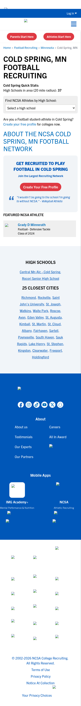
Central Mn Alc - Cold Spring (40, 272)
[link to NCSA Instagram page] (29, 405)
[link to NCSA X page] (52, 405)
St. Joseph (53, 304)
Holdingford (40, 357)
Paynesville (26, 337)
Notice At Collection (40, 683)
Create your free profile (20, 124)
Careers (54, 427)
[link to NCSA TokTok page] (36, 405)
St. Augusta (53, 317)
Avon (22, 317)
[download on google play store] (17, 523)
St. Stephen (55, 344)
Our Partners (24, 457)
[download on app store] (17, 514)
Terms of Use (40, 670)
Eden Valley (35, 317)
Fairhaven (40, 330)
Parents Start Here (21, 36)
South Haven (45, 337)
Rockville (44, 297)
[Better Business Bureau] (18, 641)
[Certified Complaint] (62, 641)
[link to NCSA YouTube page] (44, 405)
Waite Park (40, 311)
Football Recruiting (25, 47)
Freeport (56, 350)
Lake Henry (37, 344)
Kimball (24, 324)
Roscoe (55, 311)
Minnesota (47, 47)
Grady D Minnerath (32, 225)
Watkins (25, 311)
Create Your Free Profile (40, 187)
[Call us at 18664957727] (6, 24)
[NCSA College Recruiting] (39, 24)
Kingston (24, 350)
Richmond (28, 297)
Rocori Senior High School (40, 278)
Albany (27, 330)
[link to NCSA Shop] (57, 449)
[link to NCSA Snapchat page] (60, 405)
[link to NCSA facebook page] (21, 405)
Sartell (53, 330)
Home (7, 47)
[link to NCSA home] (40, 393)
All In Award (57, 437)
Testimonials (23, 437)
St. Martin (39, 324)
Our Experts (23, 447)
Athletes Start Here (59, 36)
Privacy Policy (40, 676)
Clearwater (40, 350)
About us (21, 427)
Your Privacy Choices (37, 695)
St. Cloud (54, 324)
